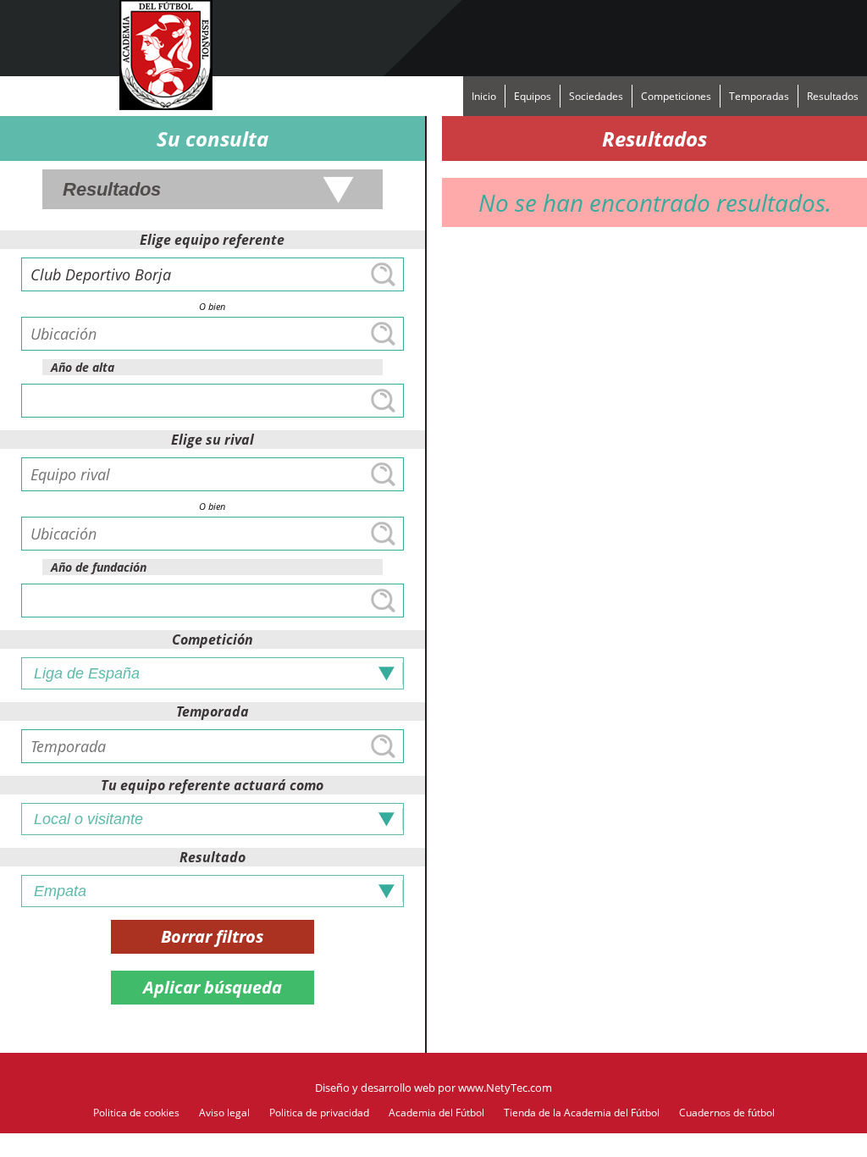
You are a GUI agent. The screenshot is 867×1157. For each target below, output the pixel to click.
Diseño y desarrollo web (375, 1087)
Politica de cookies (136, 1112)
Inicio (484, 96)
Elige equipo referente (212, 239)
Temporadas (759, 96)
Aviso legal (224, 1112)
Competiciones (676, 96)
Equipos (532, 96)
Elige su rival (212, 439)
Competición (212, 639)
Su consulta (212, 138)
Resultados (833, 96)
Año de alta (82, 367)
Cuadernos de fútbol (727, 1112)
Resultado (212, 857)
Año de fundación (98, 567)
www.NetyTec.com (505, 1087)
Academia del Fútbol (436, 1112)
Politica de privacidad (319, 1112)
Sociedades (596, 96)
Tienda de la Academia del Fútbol (582, 1112)
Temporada (212, 711)
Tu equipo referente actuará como (212, 785)
